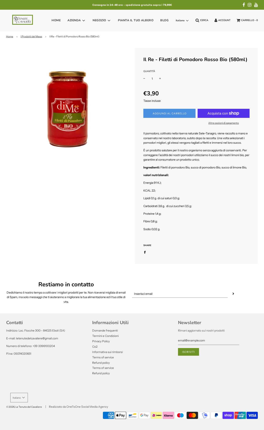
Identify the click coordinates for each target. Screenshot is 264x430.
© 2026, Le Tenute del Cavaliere (24, 406)
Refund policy (101, 363)
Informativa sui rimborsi (107, 352)
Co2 (95, 346)
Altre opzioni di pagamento (223, 122)
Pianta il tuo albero (135, 20)
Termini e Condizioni (105, 336)
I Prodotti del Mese (31, 36)
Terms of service (103, 357)
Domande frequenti (105, 330)
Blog (164, 20)
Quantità (149, 71)
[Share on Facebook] (145, 252)
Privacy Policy (101, 341)
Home (56, 20)
